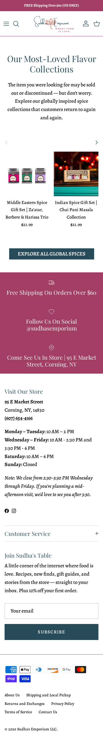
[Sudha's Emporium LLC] (52, 23)
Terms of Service (18, 712)
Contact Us (48, 712)
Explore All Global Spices (52, 253)
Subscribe (51, 632)
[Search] (19, 23)
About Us (12, 695)
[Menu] (6, 23)
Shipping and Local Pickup (48, 695)
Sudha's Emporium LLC (37, 729)
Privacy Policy (62, 703)
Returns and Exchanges (25, 703)
